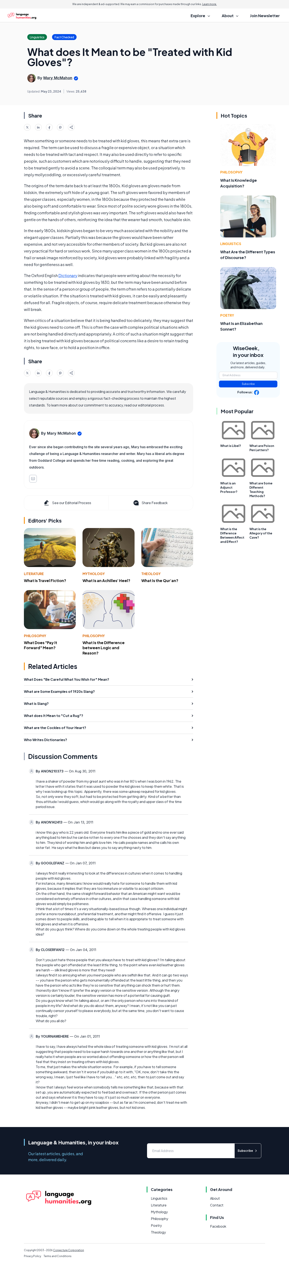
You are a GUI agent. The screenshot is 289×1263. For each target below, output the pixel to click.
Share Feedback (155, 502)
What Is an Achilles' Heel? (106, 580)
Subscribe (248, 383)
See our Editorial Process (71, 502)
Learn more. (209, 4)
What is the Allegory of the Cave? (260, 533)
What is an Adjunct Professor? (228, 487)
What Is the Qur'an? (159, 580)
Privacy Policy (32, 1256)
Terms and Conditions (58, 1256)
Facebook (218, 1226)
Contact (216, 1205)
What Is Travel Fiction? (45, 580)
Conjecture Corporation (68, 1250)
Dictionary (67, 275)
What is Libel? (230, 446)
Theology (151, 573)
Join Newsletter (265, 15)
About (215, 1198)
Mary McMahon (57, 78)
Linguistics (230, 243)
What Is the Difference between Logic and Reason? (104, 648)
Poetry (227, 315)
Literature (34, 573)
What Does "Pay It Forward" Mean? (40, 645)
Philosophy (35, 636)
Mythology (94, 573)
